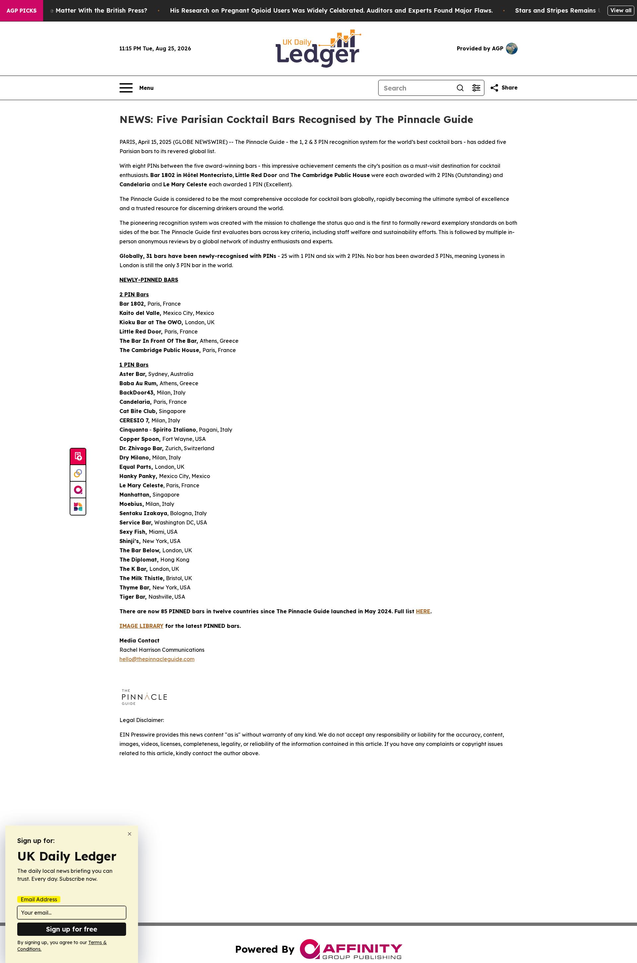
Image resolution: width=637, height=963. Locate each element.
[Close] (129, 834)
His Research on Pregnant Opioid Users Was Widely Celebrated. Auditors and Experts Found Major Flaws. (331, 10)
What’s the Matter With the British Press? (84, 10)
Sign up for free (71, 929)
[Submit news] (78, 457)
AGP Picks (21, 10)
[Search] (460, 87)
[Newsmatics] (78, 506)
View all (620, 10)
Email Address (39, 899)
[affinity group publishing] (78, 490)
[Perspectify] (78, 473)
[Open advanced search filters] (476, 87)
